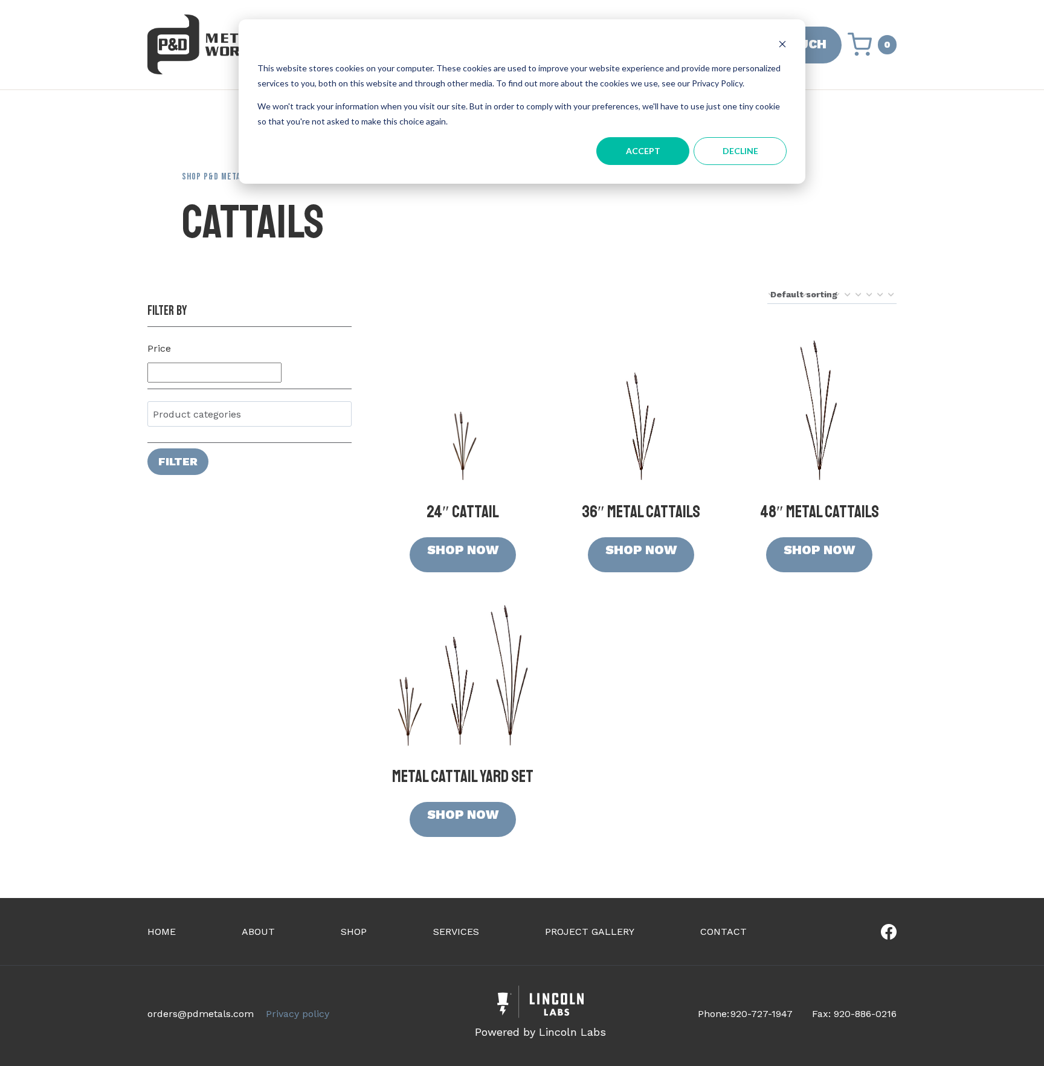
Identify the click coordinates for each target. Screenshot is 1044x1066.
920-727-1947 (761, 1013)
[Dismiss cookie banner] (782, 45)
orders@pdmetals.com (200, 1013)
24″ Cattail (463, 511)
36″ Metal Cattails (641, 511)
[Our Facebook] (851, 932)
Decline (740, 151)
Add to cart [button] (463, 554)
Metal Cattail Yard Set (462, 776)
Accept (643, 151)
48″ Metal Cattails (819, 511)
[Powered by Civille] (540, 1014)
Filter (178, 461)
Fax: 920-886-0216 (854, 1013)
